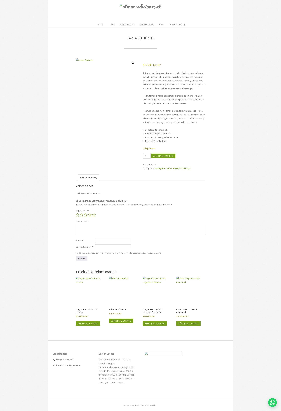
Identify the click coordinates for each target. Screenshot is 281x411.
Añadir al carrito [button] (88, 323)
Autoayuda (159, 168)
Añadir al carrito (163, 156)
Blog (161, 25)
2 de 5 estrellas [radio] (81, 215)
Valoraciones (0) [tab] (88, 177)
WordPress (153, 405)
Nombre (80, 240)
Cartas (169, 168)
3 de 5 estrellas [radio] (86, 215)
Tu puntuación (82, 210)
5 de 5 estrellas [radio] (94, 215)
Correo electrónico (84, 247)
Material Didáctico (181, 168)
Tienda (112, 25)
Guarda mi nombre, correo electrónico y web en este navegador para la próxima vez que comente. (120, 253)
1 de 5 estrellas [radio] (77, 215)
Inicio (100, 25)
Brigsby (137, 405)
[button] (133, 63)
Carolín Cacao (127, 25)
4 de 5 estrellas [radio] (90, 215)
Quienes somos (147, 25)
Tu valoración (82, 221)
